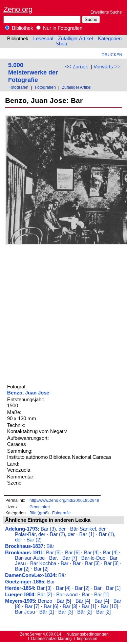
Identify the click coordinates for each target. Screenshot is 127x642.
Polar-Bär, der (30, 534)
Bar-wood (67, 594)
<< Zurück (76, 66)
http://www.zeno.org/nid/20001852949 (64, 500)
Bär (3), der (53, 529)
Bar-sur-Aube (30, 558)
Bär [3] (111, 563)
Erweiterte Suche (106, 12)
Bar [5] (53, 552)
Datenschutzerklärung (51, 638)
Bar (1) (86, 534)
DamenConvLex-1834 (30, 575)
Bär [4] (110, 552)
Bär (50, 546)
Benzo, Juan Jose (28, 392)
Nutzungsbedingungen (87, 634)
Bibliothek (21, 28)
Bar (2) (34, 539)
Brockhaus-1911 (24, 552)
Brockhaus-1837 (24, 546)
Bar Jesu (25, 612)
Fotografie (61, 513)
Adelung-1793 (21, 529)
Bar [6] (72, 552)
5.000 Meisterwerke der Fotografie (33, 72)
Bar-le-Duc (93, 558)
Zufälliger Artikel (75, 38)
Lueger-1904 (19, 594)
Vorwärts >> (107, 66)
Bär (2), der (62, 534)
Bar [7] (69, 558)
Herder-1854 (19, 588)
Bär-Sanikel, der (88, 529)
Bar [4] (91, 552)
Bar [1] (113, 588)
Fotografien (45, 87)
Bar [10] (109, 606)
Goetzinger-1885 (24, 581)
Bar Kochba (43, 563)
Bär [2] (41, 569)
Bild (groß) (39, 513)
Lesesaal (43, 38)
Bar (64, 563)
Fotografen (18, 87)
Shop (61, 43)
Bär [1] (101, 594)
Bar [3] (92, 563)
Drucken (112, 54)
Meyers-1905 (20, 601)
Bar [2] (22, 569)
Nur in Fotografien (62, 28)
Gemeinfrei (39, 507)
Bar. (53, 558)
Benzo (45, 601)
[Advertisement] (63, 313)
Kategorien (110, 38)
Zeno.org (18, 9)
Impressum (87, 638)
